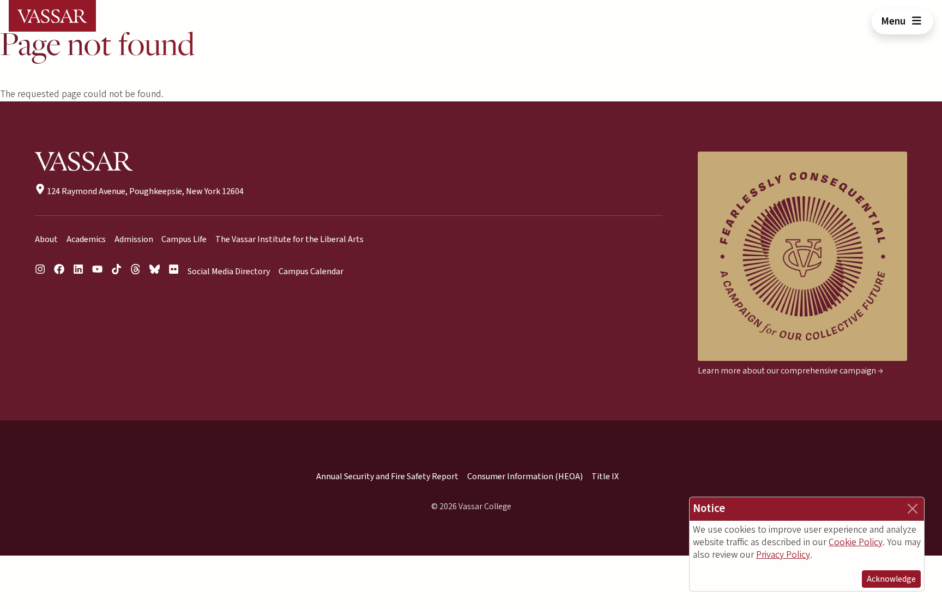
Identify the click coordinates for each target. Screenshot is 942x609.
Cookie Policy (856, 542)
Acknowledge (891, 579)
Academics (86, 239)
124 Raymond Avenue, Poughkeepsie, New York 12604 (144, 191)
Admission (133, 239)
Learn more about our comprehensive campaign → (790, 371)
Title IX (605, 477)
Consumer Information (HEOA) (525, 477)
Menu (894, 21)
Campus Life (184, 239)
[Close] (912, 509)
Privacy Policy (783, 555)
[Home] (52, 16)
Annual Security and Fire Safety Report (387, 477)
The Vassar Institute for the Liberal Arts (289, 239)
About (46, 239)
